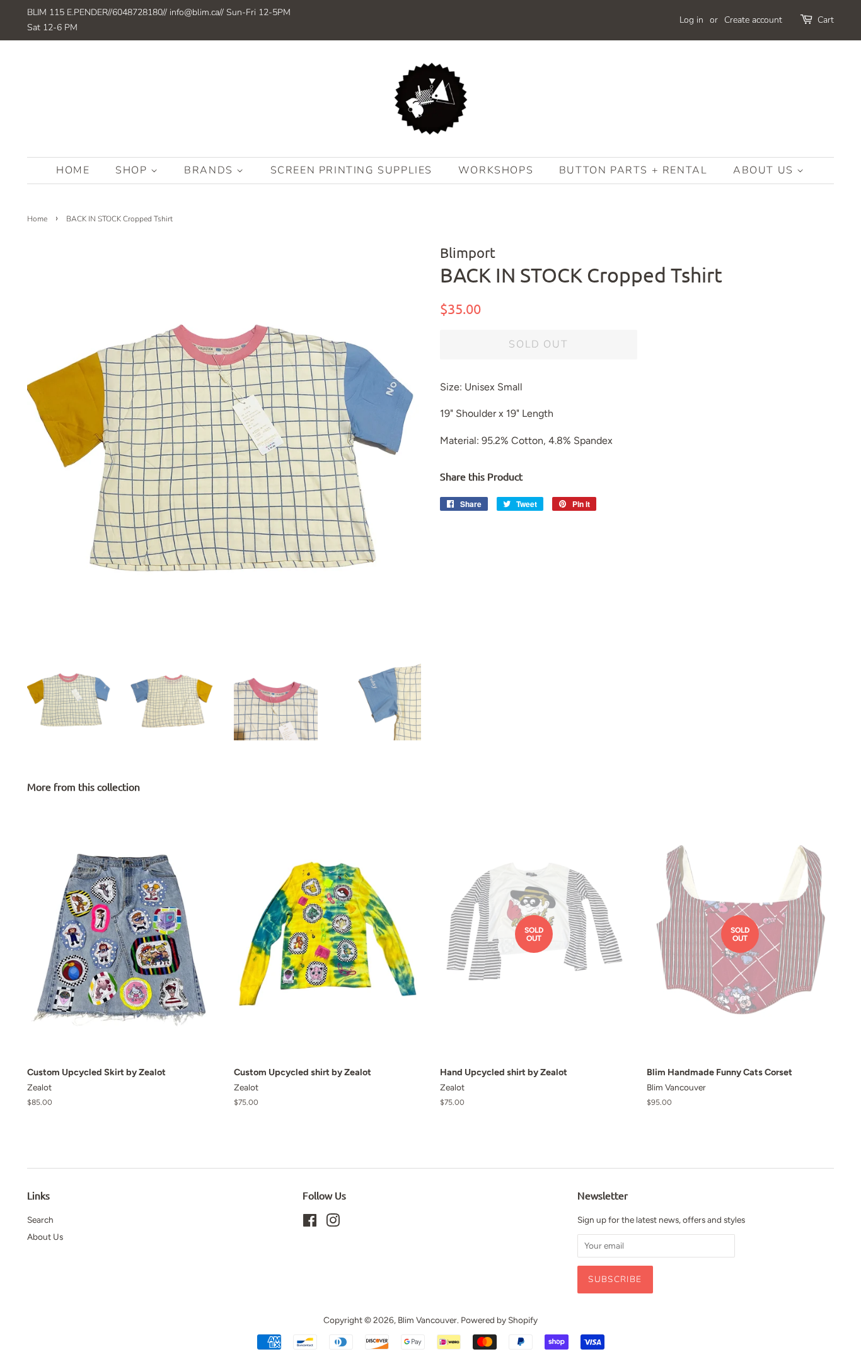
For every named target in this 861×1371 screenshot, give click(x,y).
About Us (765, 170)
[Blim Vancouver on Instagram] (333, 1223)
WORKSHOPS (495, 170)
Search (40, 1220)
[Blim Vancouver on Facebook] (310, 1223)
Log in (691, 20)
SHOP (133, 170)
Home (73, 170)
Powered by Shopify (499, 1320)
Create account (753, 20)
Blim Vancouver (427, 1320)
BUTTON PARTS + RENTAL (633, 170)
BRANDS (210, 170)
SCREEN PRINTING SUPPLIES (351, 170)
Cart (826, 20)
